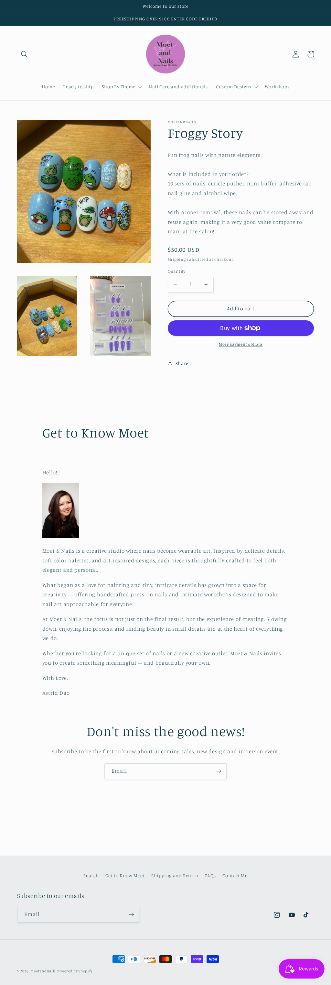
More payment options (241, 344)
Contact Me (234, 875)
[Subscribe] (218, 771)
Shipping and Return (174, 875)
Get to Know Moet (125, 875)
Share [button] (182, 363)
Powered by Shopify (74, 971)
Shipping (177, 259)
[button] (24, 54)
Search (91, 875)
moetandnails (43, 971)
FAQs (210, 875)
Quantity (177, 271)
